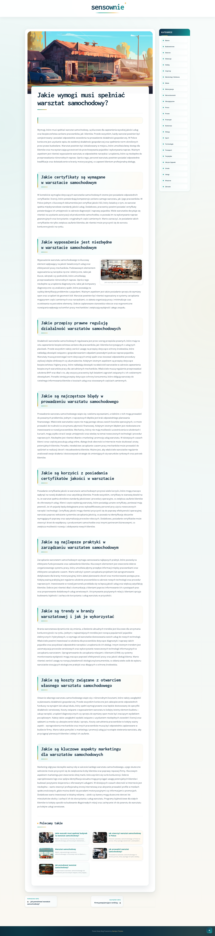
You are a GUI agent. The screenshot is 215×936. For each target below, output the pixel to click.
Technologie (169, 144)
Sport (167, 138)
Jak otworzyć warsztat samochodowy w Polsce (125, 834)
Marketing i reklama (172, 77)
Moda (167, 83)
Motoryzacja (169, 89)
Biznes (167, 40)
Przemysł (168, 120)
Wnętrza (168, 180)
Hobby (167, 65)
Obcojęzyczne (170, 101)
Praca (167, 107)
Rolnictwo (168, 126)
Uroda (167, 168)
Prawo (167, 113)
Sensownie (107, 7)
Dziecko (168, 53)
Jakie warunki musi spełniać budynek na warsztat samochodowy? (71, 834)
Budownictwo (169, 46)
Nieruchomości (170, 95)
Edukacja (168, 59)
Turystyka (168, 156)
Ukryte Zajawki (170, 162)
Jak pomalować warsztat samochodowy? (65, 866)
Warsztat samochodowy (65, 849)
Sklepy (167, 132)
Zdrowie (168, 187)
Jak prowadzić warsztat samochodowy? (119, 850)
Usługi (167, 174)
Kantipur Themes (117, 931)
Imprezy (168, 71)
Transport (168, 150)
